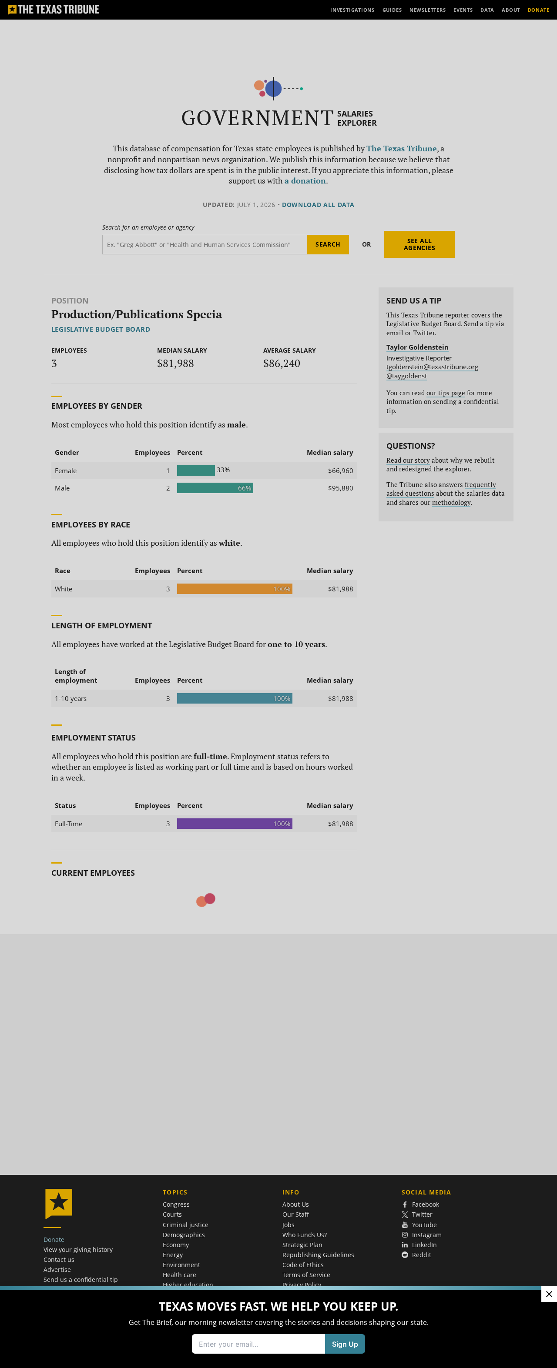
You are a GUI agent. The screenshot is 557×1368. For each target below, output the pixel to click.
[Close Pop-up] (549, 1294)
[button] (278, 684)
